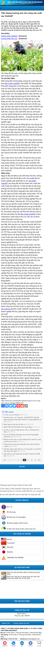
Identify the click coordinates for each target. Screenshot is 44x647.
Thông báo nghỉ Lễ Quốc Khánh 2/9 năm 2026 (16, 484)
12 (31, 460)
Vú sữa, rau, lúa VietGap (11, 415)
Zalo (22, 645)
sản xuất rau (5, 309)
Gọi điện (13, 645)
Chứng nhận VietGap (9, 36)
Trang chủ (4, 645)
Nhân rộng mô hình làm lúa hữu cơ (14, 424)
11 (28, 460)
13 (35, 460)
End (39, 460)
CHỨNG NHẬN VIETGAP (21, 623)
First (5, 460)
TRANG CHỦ (6, 623)
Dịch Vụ (31, 645)
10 (24, 460)
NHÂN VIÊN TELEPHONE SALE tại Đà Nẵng (18, 427)
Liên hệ (39, 645)
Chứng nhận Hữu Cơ (9, 38)
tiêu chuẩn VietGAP (12, 83)
